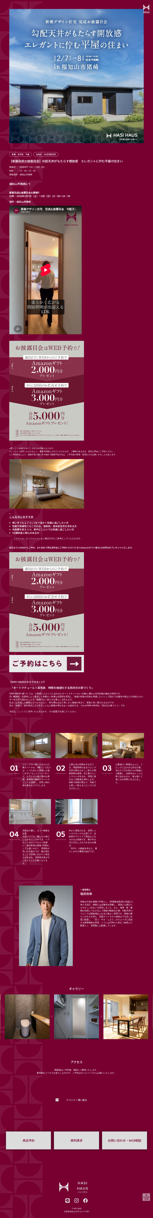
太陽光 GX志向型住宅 (46, 154)
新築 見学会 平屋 (20, 154)
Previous (51, 1016)
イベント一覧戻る (76, 1100)
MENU (146, 13)
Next (101, 1016)
